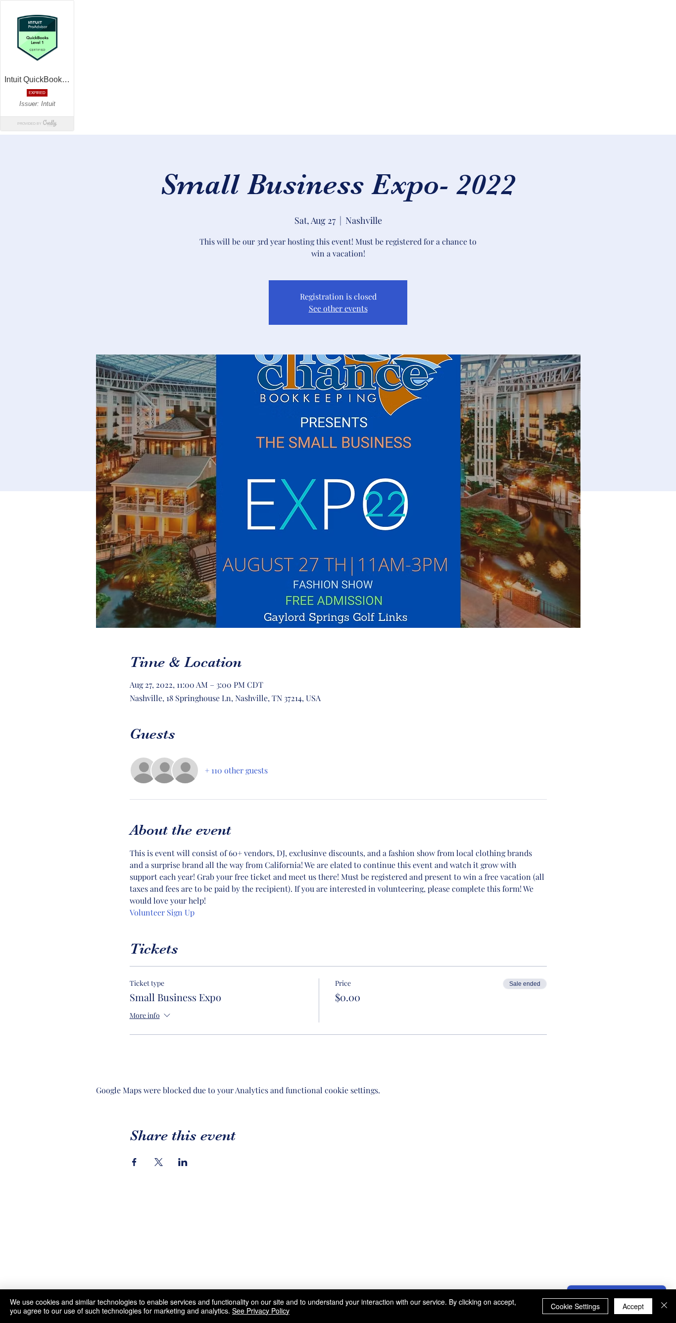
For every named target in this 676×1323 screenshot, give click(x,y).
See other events (338, 308)
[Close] (664, 1306)
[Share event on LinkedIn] (183, 1162)
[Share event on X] (158, 1162)
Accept (633, 1306)
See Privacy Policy (261, 1311)
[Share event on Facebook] (134, 1162)
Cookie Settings (575, 1306)
